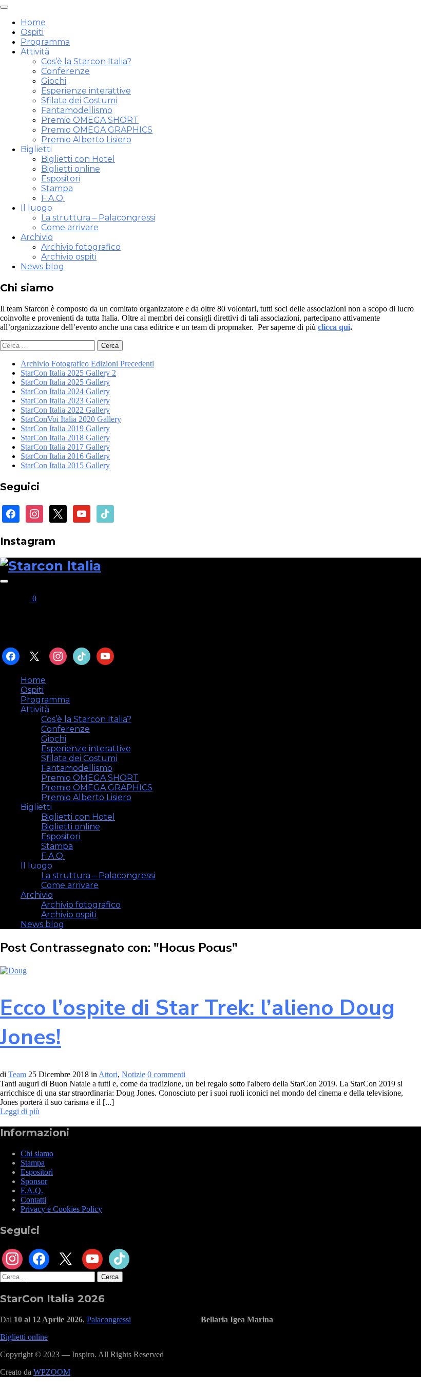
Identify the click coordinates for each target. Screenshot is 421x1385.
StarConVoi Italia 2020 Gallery (71, 419)
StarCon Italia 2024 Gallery (65, 391)
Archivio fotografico (81, 247)
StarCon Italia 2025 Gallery (65, 382)
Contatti (33, 1199)
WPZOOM (51, 1372)
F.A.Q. (53, 198)
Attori (108, 1074)
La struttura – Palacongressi (98, 218)
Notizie (133, 1074)
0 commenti (166, 1074)
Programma (45, 42)
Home (33, 22)
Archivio (37, 237)
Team (17, 1074)
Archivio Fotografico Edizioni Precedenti (87, 363)
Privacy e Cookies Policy (61, 1209)
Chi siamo (37, 1153)
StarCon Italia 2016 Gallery (65, 456)
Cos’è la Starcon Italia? (86, 61)
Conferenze (65, 71)
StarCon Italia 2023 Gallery (65, 400)
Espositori (60, 178)
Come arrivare (70, 227)
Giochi (53, 81)
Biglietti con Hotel (78, 159)
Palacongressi (109, 1319)
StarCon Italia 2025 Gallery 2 (68, 372)
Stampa (57, 188)
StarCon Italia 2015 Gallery (65, 465)
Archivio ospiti (69, 257)
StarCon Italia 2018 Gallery (65, 437)
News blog (42, 266)
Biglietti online (70, 169)
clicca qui (334, 327)
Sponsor (34, 1181)
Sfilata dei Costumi (79, 100)
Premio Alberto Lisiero (86, 139)
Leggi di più (20, 1111)
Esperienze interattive (86, 91)
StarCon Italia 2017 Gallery (65, 446)
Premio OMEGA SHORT (90, 120)
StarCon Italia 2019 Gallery (65, 428)
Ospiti (32, 32)
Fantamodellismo (76, 110)
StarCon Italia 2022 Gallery (65, 409)
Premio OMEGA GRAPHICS (96, 130)
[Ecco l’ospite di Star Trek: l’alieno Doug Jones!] (13, 970)
